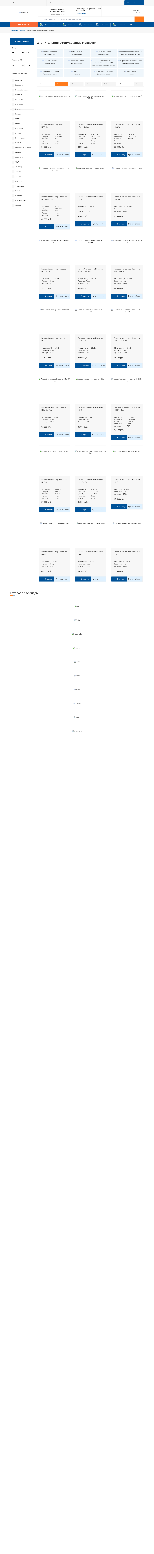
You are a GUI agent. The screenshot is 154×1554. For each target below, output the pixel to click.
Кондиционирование (51, 24)
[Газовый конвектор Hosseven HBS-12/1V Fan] (90, 108)
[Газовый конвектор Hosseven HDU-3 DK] (54, 252)
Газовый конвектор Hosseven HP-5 (54, 553)
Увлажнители (122, 24)
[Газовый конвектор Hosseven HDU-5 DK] (90, 321)
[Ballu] (77, 620)
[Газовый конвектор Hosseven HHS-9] (54, 463)
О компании (18, 3)
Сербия (18, 152)
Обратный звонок (134, 3)
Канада (18, 114)
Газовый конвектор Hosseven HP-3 (127, 481)
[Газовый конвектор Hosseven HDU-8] (90, 391)
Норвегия (19, 128)
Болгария (19, 85)
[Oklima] (77, 703)
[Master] (77, 690)
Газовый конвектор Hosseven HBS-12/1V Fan (91, 126)
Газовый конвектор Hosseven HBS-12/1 (54, 126)
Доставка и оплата (36, 3)
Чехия (17, 191)
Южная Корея (20, 200)
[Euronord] (77, 648)
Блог (77, 3)
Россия (18, 143)
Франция (18, 181)
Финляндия (19, 186)
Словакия (19, 157)
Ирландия (19, 104)
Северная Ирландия (23, 148)
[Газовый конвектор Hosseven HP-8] (90, 535)
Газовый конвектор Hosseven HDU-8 (91, 408)
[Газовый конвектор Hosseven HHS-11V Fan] (127, 391)
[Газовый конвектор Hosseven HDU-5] (54, 321)
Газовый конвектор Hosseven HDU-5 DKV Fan (127, 339)
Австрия (18, 80)
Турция (18, 176)
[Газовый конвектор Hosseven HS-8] (127, 535)
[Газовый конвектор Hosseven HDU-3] (127, 180)
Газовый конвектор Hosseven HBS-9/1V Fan (54, 198)
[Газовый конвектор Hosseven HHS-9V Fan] (90, 463)
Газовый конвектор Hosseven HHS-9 (54, 481)
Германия (19, 99)
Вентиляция (88, 24)
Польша (18, 133)
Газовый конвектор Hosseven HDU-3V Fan (127, 270)
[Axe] (77, 606)
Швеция (18, 196)
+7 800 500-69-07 (57, 12)
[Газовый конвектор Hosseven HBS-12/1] (54, 108)
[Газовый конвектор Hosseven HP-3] (127, 463)
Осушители (105, 24)
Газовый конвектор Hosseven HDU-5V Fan (54, 408)
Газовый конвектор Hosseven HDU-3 (127, 198)
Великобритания (21, 90)
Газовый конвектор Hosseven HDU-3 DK (54, 270)
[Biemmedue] (77, 634)
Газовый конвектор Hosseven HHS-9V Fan (91, 481)
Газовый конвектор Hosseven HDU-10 (91, 198)
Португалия (20, 138)
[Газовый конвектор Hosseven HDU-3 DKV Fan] (90, 252)
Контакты (65, 3)
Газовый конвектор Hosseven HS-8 (127, 553)
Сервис (53, 3)
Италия (18, 109)
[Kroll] (77, 676)
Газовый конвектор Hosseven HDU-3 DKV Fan (91, 270)
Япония (18, 205)
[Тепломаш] (77, 731)
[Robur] (77, 717)
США (17, 162)
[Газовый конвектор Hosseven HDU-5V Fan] (54, 391)
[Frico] (77, 662)
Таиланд (18, 167)
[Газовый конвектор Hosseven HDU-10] (90, 180)
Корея (17, 124)
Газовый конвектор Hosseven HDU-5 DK (91, 339)
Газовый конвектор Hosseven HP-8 (91, 553)
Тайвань (18, 172)
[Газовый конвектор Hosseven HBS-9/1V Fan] (54, 180)
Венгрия (18, 95)
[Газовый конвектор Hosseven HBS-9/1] (127, 108)
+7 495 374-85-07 (57, 9)
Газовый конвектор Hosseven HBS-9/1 (127, 126)
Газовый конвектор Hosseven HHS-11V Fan (127, 408)
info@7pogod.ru (81, 13)
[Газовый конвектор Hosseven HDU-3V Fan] (127, 252)
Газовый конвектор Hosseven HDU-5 (54, 339)
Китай (17, 119)
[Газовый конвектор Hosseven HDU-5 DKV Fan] (127, 321)
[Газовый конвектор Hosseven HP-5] (54, 535)
